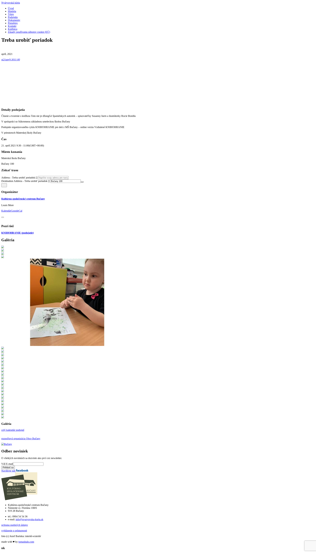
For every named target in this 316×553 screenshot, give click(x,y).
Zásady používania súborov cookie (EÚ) (29, 32)
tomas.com (26, 541)
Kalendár (6, 210)
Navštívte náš (8, 470)
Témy (11, 14)
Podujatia (13, 17)
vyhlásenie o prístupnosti (14, 530)
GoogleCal (16, 210)
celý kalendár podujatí (12, 430)
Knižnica (12, 29)
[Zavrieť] (2, 217)
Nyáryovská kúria (10, 2)
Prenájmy (13, 23)
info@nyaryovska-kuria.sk (29, 519)
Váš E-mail (7, 463)
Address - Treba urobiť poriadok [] (19, 177)
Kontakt (12, 26)
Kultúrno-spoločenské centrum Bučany (23, 198)
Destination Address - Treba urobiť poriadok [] (25, 181)
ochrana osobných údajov (14, 525)
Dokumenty (14, 20)
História (12, 11)
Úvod (11, 8)
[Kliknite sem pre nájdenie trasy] (4, 185)
